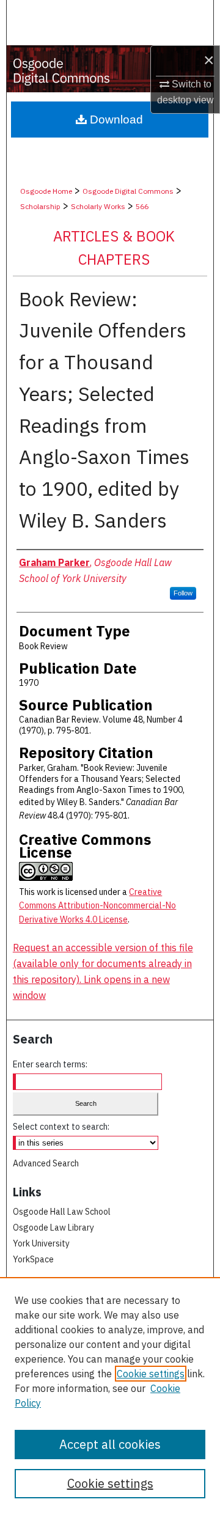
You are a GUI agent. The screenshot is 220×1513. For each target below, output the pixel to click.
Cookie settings (151, 1374)
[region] (110, 1395)
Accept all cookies (110, 1444)
